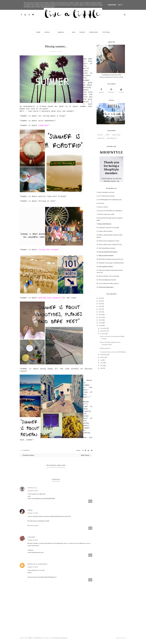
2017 (100, 317)
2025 (100, 301)
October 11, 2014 (33, 513)
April (101, 368)
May (101, 365)
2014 (100, 325)
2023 (100, 306)
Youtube (121, 92)
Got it (120, 5)
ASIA (73, 32)
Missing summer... (105, 348)
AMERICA (61, 32)
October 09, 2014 (33, 490)
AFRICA (47, 32)
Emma (30, 510)
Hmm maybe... (35, 525)
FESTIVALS (106, 32)
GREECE (108, 135)
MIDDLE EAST (93, 32)
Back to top (120, 638)
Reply (90, 501)
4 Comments (26, 450)
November (103, 331)
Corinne (31, 537)
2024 (100, 303)
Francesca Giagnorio (37, 564)
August (102, 357)
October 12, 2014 (33, 540)
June (101, 363)
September (103, 354)
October (103, 333)
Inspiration (101, 138)
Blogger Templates (60, 638)
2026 (100, 298)
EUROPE (82, 32)
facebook (101, 92)
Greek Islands (116, 135)
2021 (100, 309)
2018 (100, 314)
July (101, 360)
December (103, 328)
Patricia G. (32, 488)
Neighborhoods (112, 138)
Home (38, 32)
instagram (111, 92)
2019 (100, 312)
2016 (100, 320)
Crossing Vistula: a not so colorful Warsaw (113, 352)
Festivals (100, 135)
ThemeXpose (37, 638)
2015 (100, 323)
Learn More (112, 5)
